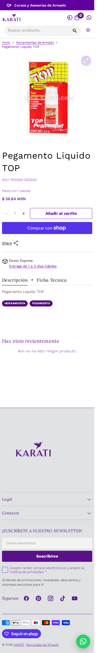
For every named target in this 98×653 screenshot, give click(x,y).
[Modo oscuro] (70, 18)
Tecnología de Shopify (42, 644)
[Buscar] (75, 31)
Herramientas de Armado (35, 42)
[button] (88, 30)
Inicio (6, 42)
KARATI (19, 644)
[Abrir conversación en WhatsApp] (89, 18)
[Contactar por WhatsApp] (83, 641)
